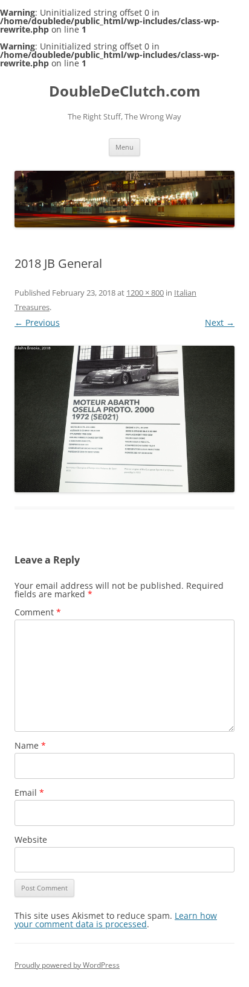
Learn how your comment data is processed (116, 920)
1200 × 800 (145, 292)
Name (30, 745)
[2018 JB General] (124, 419)
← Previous (37, 322)
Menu (124, 146)
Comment (38, 612)
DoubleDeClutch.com (125, 91)
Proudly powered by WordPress (67, 965)
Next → (219, 322)
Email (29, 792)
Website (31, 839)
